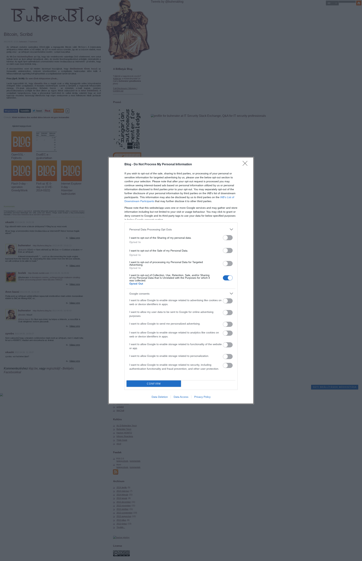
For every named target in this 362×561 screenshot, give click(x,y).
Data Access (181, 396)
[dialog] (181, 280)
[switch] (228, 237)
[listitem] (181, 229)
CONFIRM (154, 383)
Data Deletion (160, 396)
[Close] (246, 164)
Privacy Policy (202, 396)
